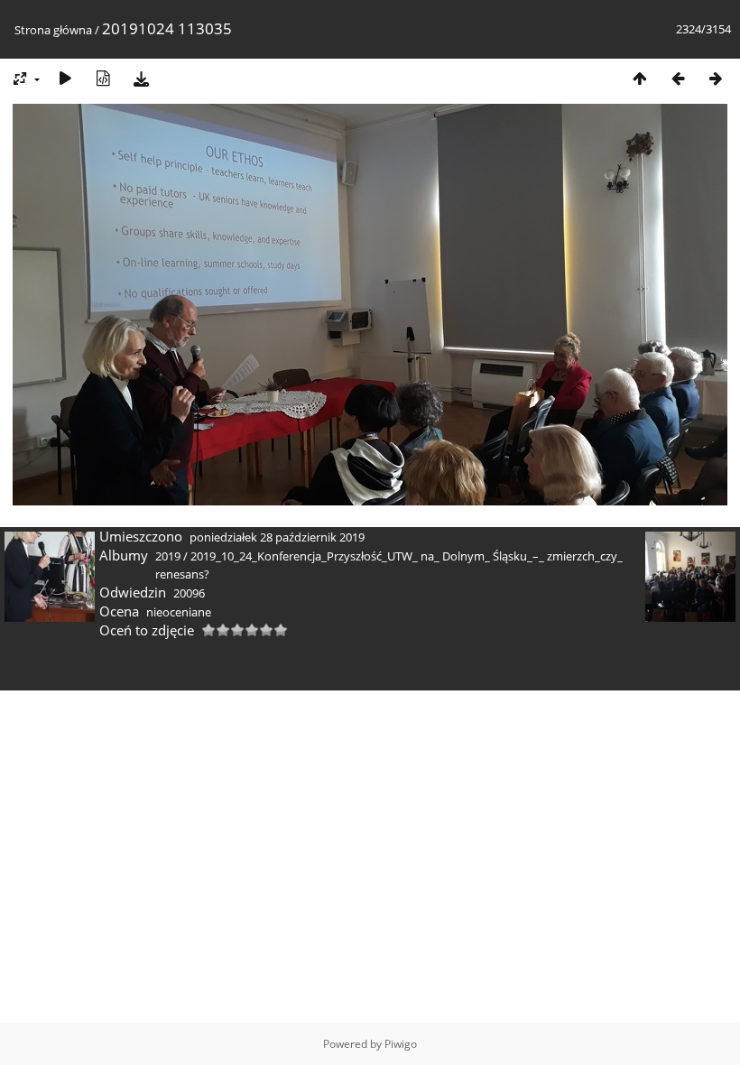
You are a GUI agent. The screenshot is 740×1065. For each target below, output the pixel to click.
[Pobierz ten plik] (141, 78)
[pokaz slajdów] (65, 78)
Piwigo (400, 1043)
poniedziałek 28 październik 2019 (277, 537)
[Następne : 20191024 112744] (716, 78)
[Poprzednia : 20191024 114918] (678, 78)
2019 (167, 556)
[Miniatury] (640, 78)
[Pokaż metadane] (103, 78)
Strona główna (53, 30)
